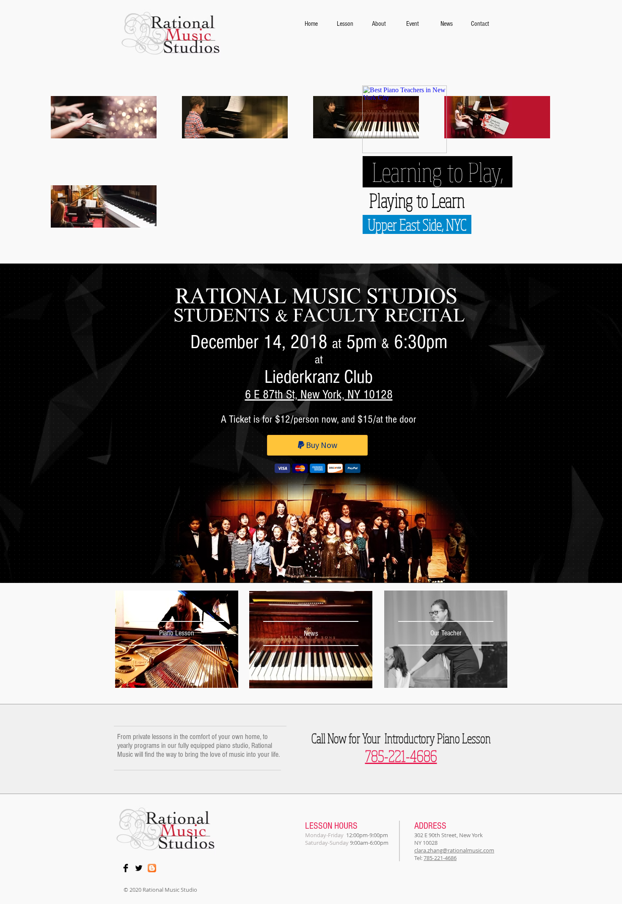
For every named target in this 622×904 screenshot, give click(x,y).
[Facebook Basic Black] (125, 868)
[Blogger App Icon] (152, 868)
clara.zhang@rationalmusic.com (454, 850)
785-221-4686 (440, 858)
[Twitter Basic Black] (139, 868)
